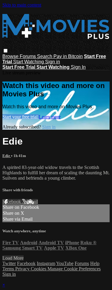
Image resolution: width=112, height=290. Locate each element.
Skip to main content (21, 4)
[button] (5, 51)
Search (45, 56)
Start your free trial (20, 116)
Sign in (52, 61)
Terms (8, 268)
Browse (11, 56)
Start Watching (29, 61)
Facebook (12, 201)
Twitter (9, 263)
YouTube (64, 263)
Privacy (23, 268)
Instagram (46, 263)
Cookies (39, 268)
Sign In (78, 67)
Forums (28, 56)
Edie (6, 155)
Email (32, 201)
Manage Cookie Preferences (74, 268)
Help (94, 263)
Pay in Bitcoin (68, 56)
